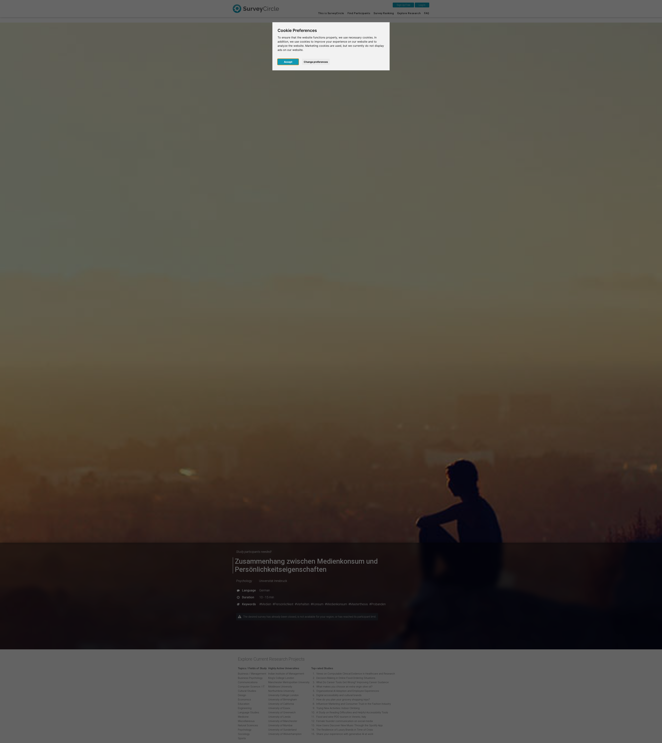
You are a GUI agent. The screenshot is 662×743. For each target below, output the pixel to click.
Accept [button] (288, 61)
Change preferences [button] (316, 61)
